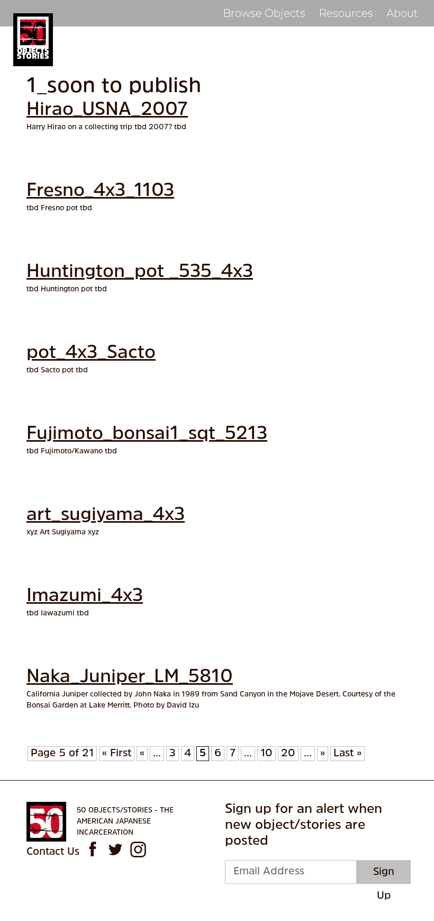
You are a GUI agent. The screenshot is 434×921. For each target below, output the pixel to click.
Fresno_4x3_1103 (100, 191)
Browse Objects (264, 13)
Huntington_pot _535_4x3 (139, 272)
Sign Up (383, 875)
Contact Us (52, 852)
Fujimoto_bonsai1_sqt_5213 (146, 434)
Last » (347, 753)
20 (288, 753)
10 (266, 753)
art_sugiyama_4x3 (105, 515)
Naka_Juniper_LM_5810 (129, 677)
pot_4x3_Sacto (91, 353)
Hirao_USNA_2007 (107, 110)
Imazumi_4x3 (84, 596)
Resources (346, 13)
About (402, 13)
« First (116, 753)
